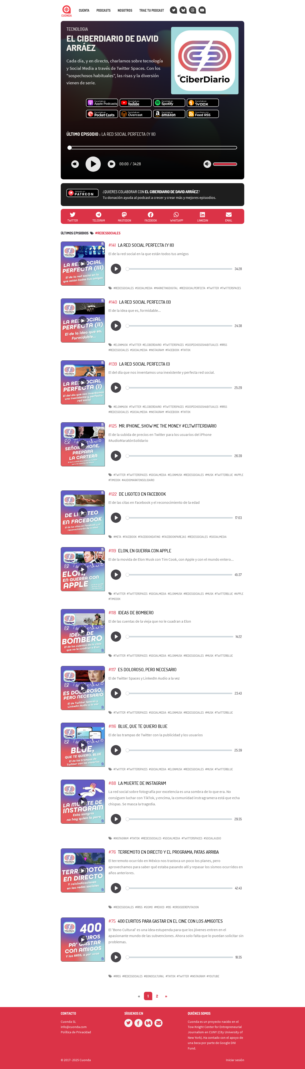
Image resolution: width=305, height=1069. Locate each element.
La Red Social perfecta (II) (145, 302)
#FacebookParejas (174, 537)
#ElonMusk (120, 345)
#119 (112, 551)
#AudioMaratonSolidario (138, 480)
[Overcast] (136, 114)
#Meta (117, 537)
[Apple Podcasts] (102, 103)
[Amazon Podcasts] (169, 114)
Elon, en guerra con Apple (144, 551)
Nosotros (125, 10)
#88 (112, 783)
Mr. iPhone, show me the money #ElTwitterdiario (168, 426)
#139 (112, 364)
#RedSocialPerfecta (192, 288)
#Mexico (159, 907)
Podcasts (104, 10)
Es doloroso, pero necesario (147, 669)
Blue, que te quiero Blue (143, 726)
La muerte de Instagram (142, 783)
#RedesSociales (123, 288)
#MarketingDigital (166, 288)
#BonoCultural (154, 976)
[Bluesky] (183, 10)
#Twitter (213, 288)
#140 (112, 302)
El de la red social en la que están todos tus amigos (148, 253)
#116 (112, 726)
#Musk (209, 475)
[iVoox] (203, 103)
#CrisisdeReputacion (186, 907)
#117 (112, 669)
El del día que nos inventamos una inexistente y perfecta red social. (161, 372)
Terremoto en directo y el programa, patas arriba (168, 852)
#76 (112, 852)
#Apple (238, 475)
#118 (112, 612)
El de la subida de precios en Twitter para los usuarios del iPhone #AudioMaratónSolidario (160, 437)
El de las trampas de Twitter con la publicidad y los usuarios (155, 734)
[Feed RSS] (203, 114)
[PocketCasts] (102, 114)
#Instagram (156, 350)
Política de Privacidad (76, 1032)
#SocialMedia (143, 288)
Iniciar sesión (235, 1060)
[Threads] (192, 10)
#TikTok (185, 350)
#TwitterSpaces (230, 288)
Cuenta (84, 10)
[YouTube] (202, 10)
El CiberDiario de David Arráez (112, 43)
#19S (168, 907)
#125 (112, 426)
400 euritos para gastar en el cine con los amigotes (170, 921)
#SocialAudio (212, 838)
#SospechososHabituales (201, 345)
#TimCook (114, 480)
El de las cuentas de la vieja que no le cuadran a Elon (149, 621)
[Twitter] (173, 10)
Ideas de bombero (136, 612)
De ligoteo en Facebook (142, 494)
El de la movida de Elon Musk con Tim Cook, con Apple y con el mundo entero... (171, 559)
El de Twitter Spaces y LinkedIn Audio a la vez (144, 678)
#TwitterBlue (224, 475)
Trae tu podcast (151, 10)
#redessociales (107, 233)
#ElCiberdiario (152, 345)
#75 (112, 921)
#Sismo (148, 907)
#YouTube (213, 976)
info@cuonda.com (74, 1027)
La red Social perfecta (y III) (111, 134)
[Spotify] (169, 103)
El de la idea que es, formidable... (134, 310)
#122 (112, 494)
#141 (112, 245)
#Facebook (172, 350)
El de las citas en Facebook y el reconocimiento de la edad (154, 502)
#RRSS (223, 345)
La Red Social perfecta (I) (144, 364)
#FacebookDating (149, 537)
